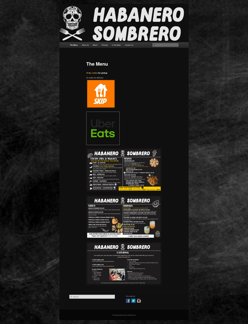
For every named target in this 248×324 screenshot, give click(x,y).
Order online (92, 72)
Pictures (105, 45)
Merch (95, 45)
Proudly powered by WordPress (124, 315)
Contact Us (129, 45)
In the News (116, 45)
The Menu (74, 45)
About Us (85, 45)
